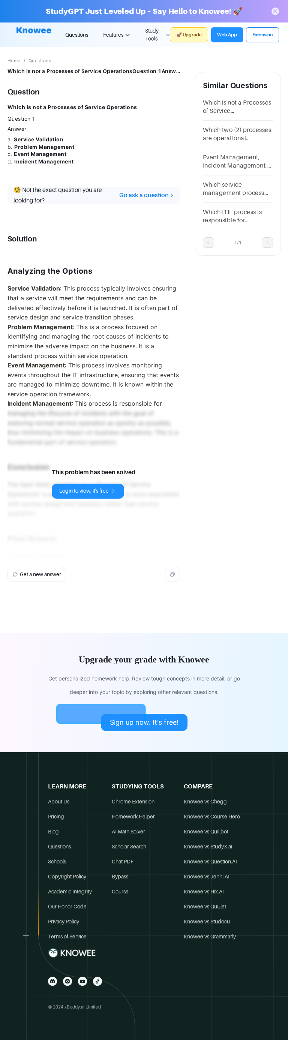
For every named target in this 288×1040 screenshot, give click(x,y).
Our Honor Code (67, 907)
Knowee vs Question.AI (210, 862)
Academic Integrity (70, 892)
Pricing (56, 817)
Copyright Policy (67, 877)
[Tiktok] (97, 981)
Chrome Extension (133, 802)
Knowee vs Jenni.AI (207, 877)
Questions (76, 35)
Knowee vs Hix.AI (204, 892)
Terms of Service (67, 937)
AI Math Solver (128, 832)
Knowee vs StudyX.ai (208, 847)
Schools (57, 862)
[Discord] (52, 981)
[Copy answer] (172, 574)
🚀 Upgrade (189, 34)
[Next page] (267, 242)
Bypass (120, 877)
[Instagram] (67, 981)
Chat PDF (123, 862)
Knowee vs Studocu (207, 922)
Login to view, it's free (84, 491)
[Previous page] (208, 242)
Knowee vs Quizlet (205, 907)
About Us (58, 802)
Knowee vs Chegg (205, 802)
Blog (53, 832)
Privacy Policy (63, 922)
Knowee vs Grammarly (210, 937)
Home (14, 60)
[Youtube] (82, 981)
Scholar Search (129, 847)
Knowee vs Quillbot (206, 832)
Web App (227, 34)
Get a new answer (40, 574)
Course (120, 892)
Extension (262, 34)
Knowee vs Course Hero (212, 817)
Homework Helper (133, 817)
